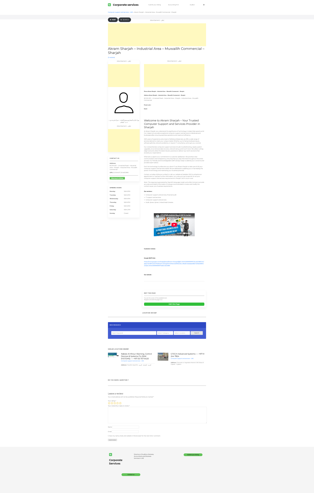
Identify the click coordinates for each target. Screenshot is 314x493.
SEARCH (125, 20)
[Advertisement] (157, 34)
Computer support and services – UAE (120, 12)
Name (110, 427)
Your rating (112, 401)
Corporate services (126, 5)
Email (110, 431)
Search (196, 333)
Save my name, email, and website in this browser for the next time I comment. (135, 436)
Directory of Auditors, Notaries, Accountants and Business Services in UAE (144, 456)
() (111, 57)
